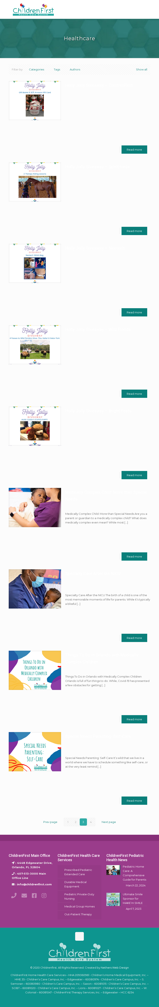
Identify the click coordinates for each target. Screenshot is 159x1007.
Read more (134, 149)
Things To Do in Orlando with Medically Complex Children (102, 658)
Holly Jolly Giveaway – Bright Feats (98, 410)
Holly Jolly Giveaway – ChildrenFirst (99, 85)
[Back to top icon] (79, 936)
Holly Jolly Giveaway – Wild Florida (98, 329)
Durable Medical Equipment (75, 884)
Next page (109, 822)
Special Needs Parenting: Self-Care (98, 736)
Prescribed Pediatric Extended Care (78, 872)
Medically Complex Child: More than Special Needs (106, 496)
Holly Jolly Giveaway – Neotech (95, 248)
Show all (141, 69)
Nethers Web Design (115, 967)
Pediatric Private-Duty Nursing (79, 896)
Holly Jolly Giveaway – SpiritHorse (97, 166)
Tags (57, 69)
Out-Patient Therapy (78, 914)
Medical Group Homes (79, 906)
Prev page (50, 822)
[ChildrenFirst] (33, 9)
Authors (75, 69)
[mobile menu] (143, 9)
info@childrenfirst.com (34, 884)
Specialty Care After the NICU (92, 573)
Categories (36, 69)
